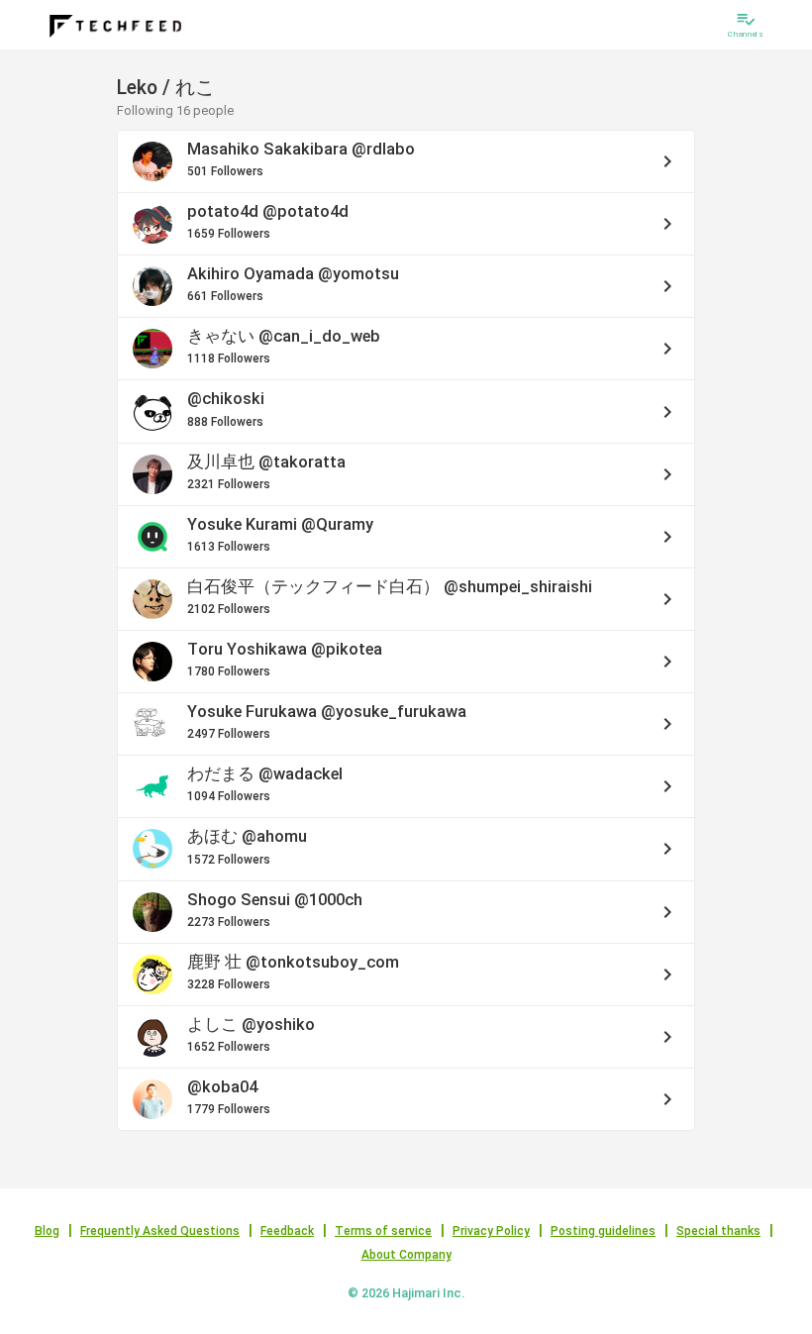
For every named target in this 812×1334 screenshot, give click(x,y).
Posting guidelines (603, 1231)
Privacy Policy (491, 1231)
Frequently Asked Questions (160, 1231)
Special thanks (718, 1231)
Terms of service (383, 1231)
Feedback (287, 1231)
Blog (47, 1231)
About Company (406, 1255)
